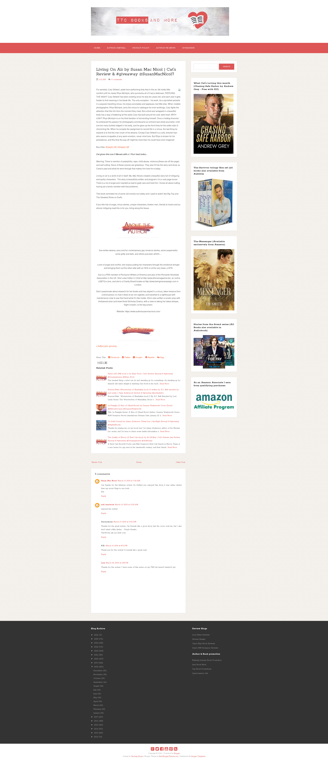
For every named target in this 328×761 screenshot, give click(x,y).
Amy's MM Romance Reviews (205, 648)
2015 (96, 725)
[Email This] (98, 362)
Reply (103, 496)
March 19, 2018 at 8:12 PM (116, 546)
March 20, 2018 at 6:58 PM (117, 563)
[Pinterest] (171, 749)
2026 (96, 635)
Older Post (180, 462)
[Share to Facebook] (106, 362)
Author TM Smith (165, 48)
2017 (96, 717)
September (98, 682)
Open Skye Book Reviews (203, 643)
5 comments (116, 79)
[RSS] (175, 749)
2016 (96, 721)
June (95, 694)
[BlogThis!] (101, 362)
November (98, 674)
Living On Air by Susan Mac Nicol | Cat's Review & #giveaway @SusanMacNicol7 (136, 72)
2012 (96, 737)
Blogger (177, 753)
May (95, 697)
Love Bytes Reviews (201, 635)
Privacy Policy (140, 48)
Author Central (116, 48)
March (96, 705)
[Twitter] (157, 749)
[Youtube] (166, 749)
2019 (96, 663)
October (97, 678)
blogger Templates (198, 756)
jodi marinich (107, 504)
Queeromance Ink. (200, 673)
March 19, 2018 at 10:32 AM (126, 504)
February (97, 709)
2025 (96, 639)
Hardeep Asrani (137, 756)
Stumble (151, 357)
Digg (161, 357)
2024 (96, 643)
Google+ (139, 357)
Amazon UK (123, 147)
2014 (96, 729)
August (96, 686)
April (95, 701)
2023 (96, 647)
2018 (96, 667)
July (94, 690)
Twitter (127, 357)
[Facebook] (161, 749)
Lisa (103, 563)
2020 (96, 659)
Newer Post (97, 462)
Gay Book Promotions (201, 669)
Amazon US (111, 147)
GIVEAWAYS (188, 48)
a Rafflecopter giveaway (106, 346)
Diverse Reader (198, 639)
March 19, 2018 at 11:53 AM (125, 522)
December (97, 671)
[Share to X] (103, 362)
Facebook (114, 357)
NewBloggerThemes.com (168, 756)
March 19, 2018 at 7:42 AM (129, 481)
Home (97, 48)
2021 (96, 655)
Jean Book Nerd (199, 664)
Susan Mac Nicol (109, 481)
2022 (96, 651)
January (96, 713)
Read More (164, 384)
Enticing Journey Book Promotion (206, 660)
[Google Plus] (152, 749)
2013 (96, 733)
